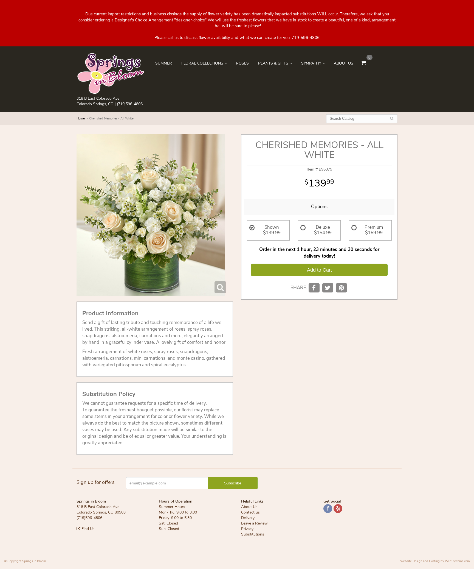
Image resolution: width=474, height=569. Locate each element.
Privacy (247, 528)
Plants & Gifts (273, 63)
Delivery (248, 517)
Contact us (250, 512)
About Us (343, 63)
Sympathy (311, 63)
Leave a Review (254, 523)
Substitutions (252, 534)
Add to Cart (319, 270)
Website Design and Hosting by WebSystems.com (435, 561)
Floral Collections (202, 63)
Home (81, 118)
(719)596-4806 (130, 104)
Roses (242, 63)
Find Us (87, 528)
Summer (163, 63)
